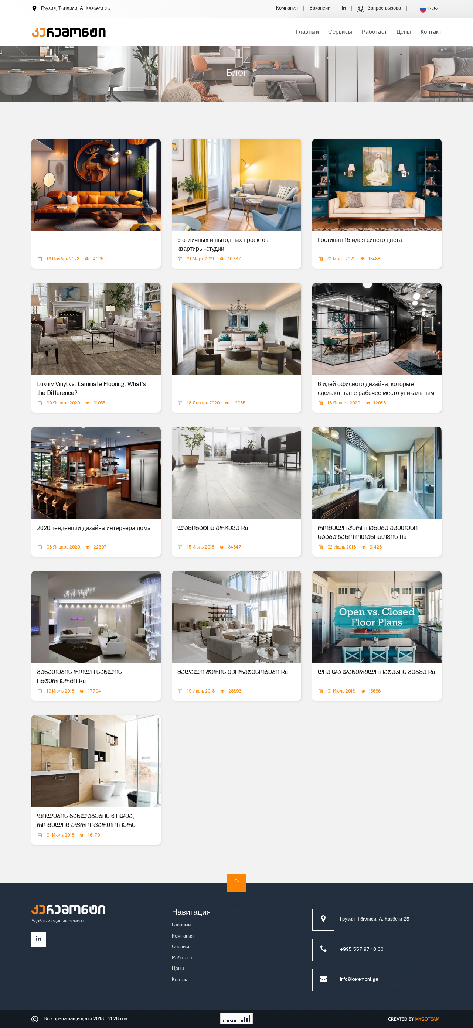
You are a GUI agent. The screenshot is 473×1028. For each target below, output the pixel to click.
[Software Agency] (414, 1019)
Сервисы (340, 32)
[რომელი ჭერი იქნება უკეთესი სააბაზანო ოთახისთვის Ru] (377, 473)
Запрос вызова (384, 8)
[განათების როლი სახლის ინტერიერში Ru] (96, 617)
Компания (287, 8)
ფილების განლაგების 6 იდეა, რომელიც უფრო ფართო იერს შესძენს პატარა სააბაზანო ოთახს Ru (93, 830)
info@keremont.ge (359, 979)
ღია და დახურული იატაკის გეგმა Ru (376, 673)
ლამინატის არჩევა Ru (212, 529)
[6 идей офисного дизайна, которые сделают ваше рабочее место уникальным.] (377, 329)
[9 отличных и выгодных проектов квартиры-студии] (236, 185)
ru (431, 9)
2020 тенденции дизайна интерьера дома (94, 529)
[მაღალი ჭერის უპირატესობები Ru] (236, 617)
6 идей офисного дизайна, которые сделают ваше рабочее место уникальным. (377, 389)
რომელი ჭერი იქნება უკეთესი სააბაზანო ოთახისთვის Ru (368, 533)
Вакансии (319, 8)
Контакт (431, 32)
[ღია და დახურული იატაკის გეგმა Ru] (377, 617)
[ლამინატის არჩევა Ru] (236, 473)
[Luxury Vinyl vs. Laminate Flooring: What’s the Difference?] (96, 329)
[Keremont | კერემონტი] (68, 912)
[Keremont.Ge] (69, 27)
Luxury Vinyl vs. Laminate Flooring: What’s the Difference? (91, 389)
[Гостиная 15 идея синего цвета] (377, 185)
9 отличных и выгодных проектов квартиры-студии (223, 245)
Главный (307, 32)
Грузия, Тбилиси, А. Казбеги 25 (374, 919)
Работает (374, 32)
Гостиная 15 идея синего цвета (360, 241)
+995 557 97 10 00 (362, 949)
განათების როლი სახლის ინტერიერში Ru (79, 677)
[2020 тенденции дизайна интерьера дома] (96, 473)
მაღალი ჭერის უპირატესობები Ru (232, 673)
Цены (404, 32)
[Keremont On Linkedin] (344, 8)
